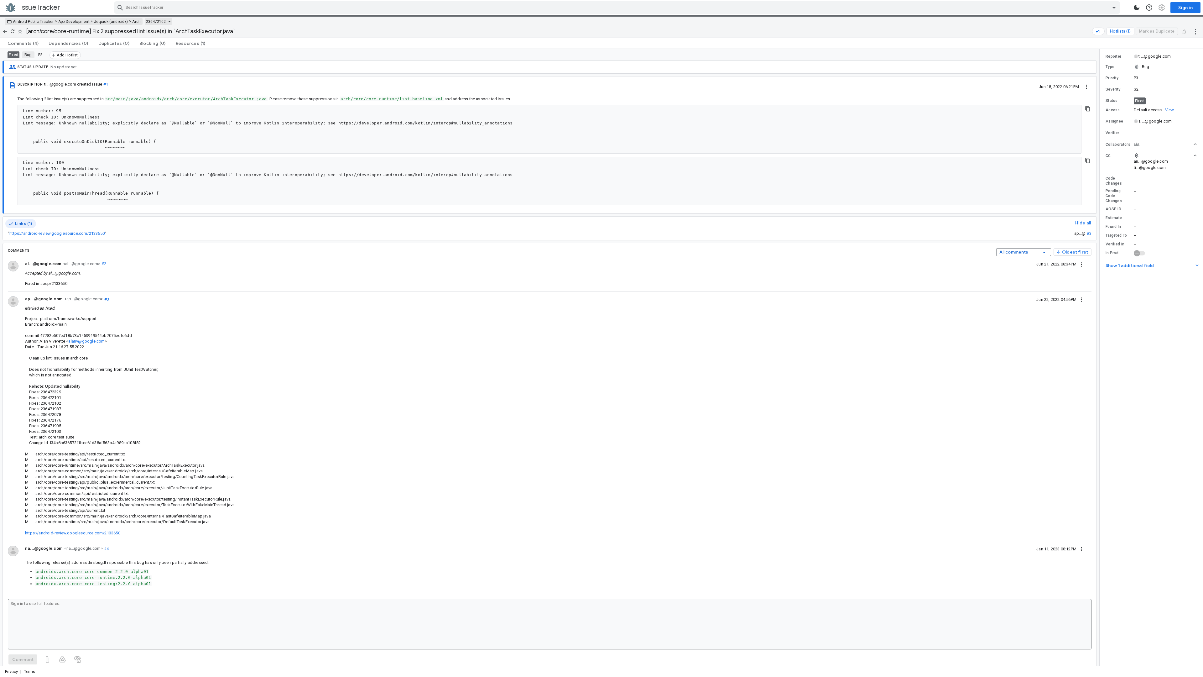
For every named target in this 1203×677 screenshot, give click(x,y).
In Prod (1112, 253)
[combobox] (618, 7)
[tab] (23, 43)
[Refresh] (12, 31)
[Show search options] (1114, 7)
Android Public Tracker (33, 21)
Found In (1113, 226)
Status (1112, 100)
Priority (1112, 78)
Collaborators (1118, 144)
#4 (106, 548)
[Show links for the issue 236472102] (169, 21)
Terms (29, 671)
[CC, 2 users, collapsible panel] (1165, 155)
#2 (103, 263)
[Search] (120, 7)
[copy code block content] (1087, 109)
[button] (1151, 67)
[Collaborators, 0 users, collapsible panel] (1165, 144)
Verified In (1115, 244)
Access (1113, 110)
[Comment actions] (1081, 264)
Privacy (11, 671)
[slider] (1100, 357)
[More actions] (1195, 31)
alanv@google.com (86, 341)
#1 (105, 84)
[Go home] (5, 31)
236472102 (156, 21)
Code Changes (1114, 181)
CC (1108, 156)
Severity (1113, 89)
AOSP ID (1113, 209)
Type (1110, 67)
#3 (1089, 233)
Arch (136, 21)
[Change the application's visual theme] (1136, 7)
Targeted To (1116, 235)
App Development (74, 21)
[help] (1149, 7)
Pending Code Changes (1114, 196)
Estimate (1114, 218)
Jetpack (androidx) (111, 21)
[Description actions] (1086, 86)
